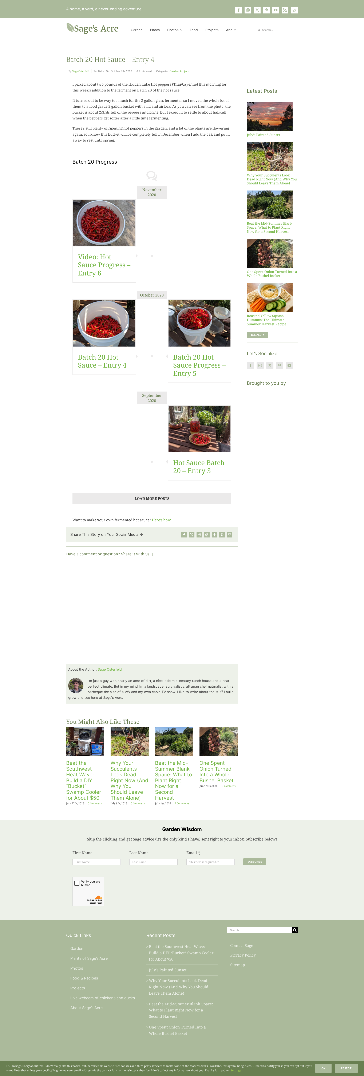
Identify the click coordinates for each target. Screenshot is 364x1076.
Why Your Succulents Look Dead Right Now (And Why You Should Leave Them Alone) (129, 780)
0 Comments (95, 803)
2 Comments (182, 803)
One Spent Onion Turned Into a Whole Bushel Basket (216, 772)
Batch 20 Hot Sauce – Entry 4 (102, 360)
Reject (346, 1068)
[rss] (285, 10)
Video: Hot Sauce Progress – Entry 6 (104, 264)
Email (193, 852)
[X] (191, 535)
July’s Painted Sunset (263, 134)
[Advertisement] (272, 467)
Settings (236, 1070)
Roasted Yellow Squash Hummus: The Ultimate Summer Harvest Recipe (266, 320)
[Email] (229, 535)
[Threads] (207, 535)
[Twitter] (269, 365)
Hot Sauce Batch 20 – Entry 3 (199, 466)
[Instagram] (260, 365)
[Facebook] (184, 535)
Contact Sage (241, 945)
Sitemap (237, 964)
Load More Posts (152, 498)
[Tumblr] (214, 535)
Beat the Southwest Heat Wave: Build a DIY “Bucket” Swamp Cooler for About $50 (83, 780)
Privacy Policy (243, 955)
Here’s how (161, 519)
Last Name (139, 852)
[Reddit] (199, 535)
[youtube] (275, 10)
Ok (323, 1068)
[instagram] (248, 10)
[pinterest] (266, 10)
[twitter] (257, 10)
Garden (174, 71)
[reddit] (294, 10)
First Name (82, 852)
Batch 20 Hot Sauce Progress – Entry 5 (199, 365)
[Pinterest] (222, 535)
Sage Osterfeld (80, 71)
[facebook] (238, 10)
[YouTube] (289, 365)
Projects (184, 71)
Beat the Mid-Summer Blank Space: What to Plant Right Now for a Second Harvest (173, 780)
